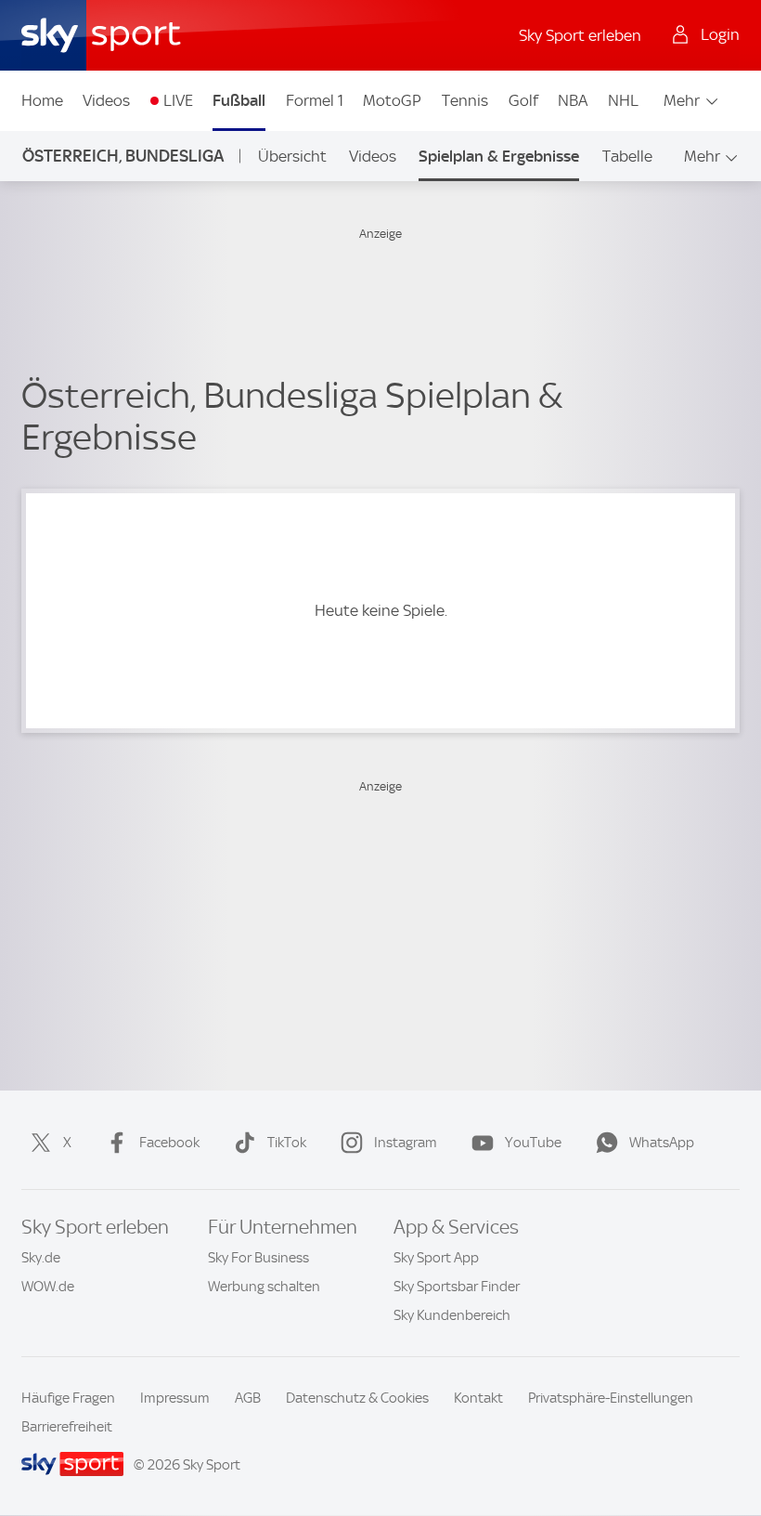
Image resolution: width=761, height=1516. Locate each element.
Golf (523, 100)
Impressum (175, 1398)
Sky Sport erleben (580, 35)
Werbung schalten (264, 1286)
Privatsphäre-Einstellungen (610, 1398)
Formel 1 (314, 100)
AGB (248, 1398)
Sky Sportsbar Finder (456, 1286)
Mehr (682, 100)
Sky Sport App (436, 1257)
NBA (572, 100)
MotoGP (392, 100)
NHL (623, 100)
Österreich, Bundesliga (123, 155)
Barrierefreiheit (66, 1426)
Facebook (169, 1142)
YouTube (533, 1142)
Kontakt (478, 1398)
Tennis (465, 100)
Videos (106, 100)
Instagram (405, 1142)
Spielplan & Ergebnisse (499, 156)
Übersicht (292, 156)
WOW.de (47, 1286)
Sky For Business (258, 1257)
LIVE (178, 100)
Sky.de (40, 1257)
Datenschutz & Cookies (357, 1398)
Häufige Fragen (68, 1398)
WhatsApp (661, 1142)
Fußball (239, 100)
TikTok (286, 1142)
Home (42, 100)
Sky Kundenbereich (451, 1315)
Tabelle (627, 156)
